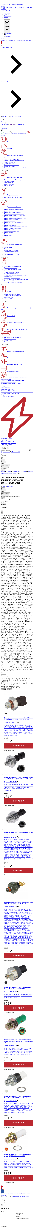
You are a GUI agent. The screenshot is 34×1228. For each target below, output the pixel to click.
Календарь (5, 124)
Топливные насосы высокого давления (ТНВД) (16, 279)
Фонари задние (8, 340)
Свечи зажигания (8, 297)
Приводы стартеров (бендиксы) (12, 179)
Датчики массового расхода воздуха (13, 222)
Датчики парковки (9, 224)
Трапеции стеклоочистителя (11, 251)
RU (2, 39)
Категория (3, 468)
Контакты (6, 18)
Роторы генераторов (9, 162)
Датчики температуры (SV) (11, 231)
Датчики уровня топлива (10, 268)
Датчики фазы (7, 234)
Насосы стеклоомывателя (11, 248)
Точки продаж (7, 16)
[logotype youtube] (4, 1200)
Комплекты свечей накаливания (12, 295)
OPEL (2, 460)
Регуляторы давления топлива (12, 278)
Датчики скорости (9, 229)
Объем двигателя (5, 465)
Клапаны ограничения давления (12, 269)
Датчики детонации (9, 221)
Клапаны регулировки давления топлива (15, 270)
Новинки (6, 133)
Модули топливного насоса (11, 272)
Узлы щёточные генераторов (11, 165)
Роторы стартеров (8, 182)
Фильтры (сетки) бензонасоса (12, 280)
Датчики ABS (7, 211)
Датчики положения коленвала (12, 228)
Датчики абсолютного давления (12, 212)
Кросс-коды (8, 33)
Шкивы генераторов (9, 166)
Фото (6, 34)
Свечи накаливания (9, 298)
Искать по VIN (16, 452)
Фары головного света (10, 339)
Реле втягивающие (9, 181)
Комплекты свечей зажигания (12, 294)
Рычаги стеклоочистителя (11, 253)
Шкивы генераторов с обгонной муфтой (15, 167)
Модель (3, 461)
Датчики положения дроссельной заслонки (15, 226)
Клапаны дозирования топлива (12, 266)
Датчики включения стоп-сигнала (13, 216)
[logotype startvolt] (3, 43)
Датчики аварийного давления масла (14, 214)
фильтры (3, 504)
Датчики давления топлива (11, 219)
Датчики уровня (8, 232)
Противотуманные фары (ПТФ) (12, 337)
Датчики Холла (8, 235)
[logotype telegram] (4, 1202)
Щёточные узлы (8, 185)
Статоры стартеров (9, 184)
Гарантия (6, 14)
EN (1, 121)
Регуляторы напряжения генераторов (14, 160)
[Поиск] (30, 450)
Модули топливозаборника (11, 273)
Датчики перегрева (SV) (10, 225)
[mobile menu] (5, 123)
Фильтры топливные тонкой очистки (14, 282)
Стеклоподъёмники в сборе (11, 254)
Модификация (4, 466)
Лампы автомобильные (10, 341)
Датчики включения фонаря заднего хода (15, 218)
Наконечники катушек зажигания (13, 197)
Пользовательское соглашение (20, 1196)
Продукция (4, 128)
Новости (6, 17)
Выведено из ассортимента (19, 133)
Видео (4, 486)
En (3, 39)
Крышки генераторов (9, 157)
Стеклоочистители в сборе (11, 250)
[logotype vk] (4, 1199)
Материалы (8, 36)
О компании (7, 13)
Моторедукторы (8, 247)
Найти (2, 470)
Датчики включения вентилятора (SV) (14, 215)
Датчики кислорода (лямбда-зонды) (13, 209)
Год (2, 463)
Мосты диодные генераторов (12, 159)
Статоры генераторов (9, 163)
